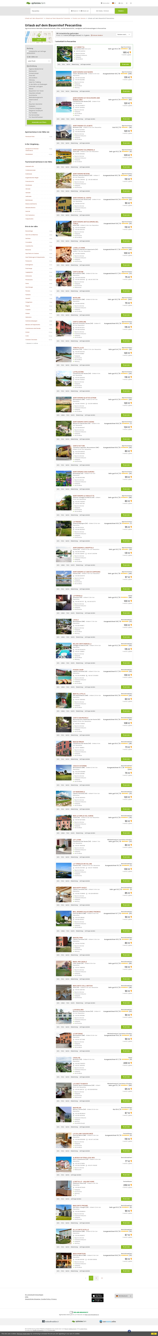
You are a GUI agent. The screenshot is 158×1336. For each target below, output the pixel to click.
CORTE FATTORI (79, 446)
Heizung (31, 80)
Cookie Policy (83, 1329)
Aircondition (33, 78)
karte (39, 40)
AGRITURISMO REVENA (81, 174)
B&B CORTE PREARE (80, 1205)
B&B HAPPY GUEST (80, 888)
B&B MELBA (77, 1108)
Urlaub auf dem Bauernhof (34, 18)
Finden (120, 11)
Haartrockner (33, 100)
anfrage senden (86, 64)
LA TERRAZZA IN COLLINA (82, 864)
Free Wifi (32, 75)
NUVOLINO (76, 298)
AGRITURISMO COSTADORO (83, 72)
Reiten (31, 89)
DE (115, 3)
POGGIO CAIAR (78, 670)
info (59, 64)
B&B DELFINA (78, 938)
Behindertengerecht (36, 97)
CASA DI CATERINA (80, 766)
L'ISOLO (76, 620)
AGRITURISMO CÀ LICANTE (83, 126)
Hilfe (121, 3)
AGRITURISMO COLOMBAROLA (84, 150)
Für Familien (33, 113)
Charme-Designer (35, 108)
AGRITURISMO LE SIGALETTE (83, 496)
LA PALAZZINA (78, 372)
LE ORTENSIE (78, 1034)
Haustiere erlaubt (35, 93)
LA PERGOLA (77, 596)
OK (154, 1334)
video (63, 119)
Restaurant (33, 71)
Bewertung (75, 64)
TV (30, 102)
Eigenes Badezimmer (36, 69)
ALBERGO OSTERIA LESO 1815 (84, 1157)
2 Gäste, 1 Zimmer (103, 11)
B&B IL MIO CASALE (80, 962)
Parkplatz (32, 106)
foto (63, 64)
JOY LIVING (77, 840)
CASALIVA (76, 1058)
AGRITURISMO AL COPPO (82, 198)
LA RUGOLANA (78, 1009)
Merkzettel (106, 3)
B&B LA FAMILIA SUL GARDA (83, 816)
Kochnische (33, 95)
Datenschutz (72, 1329)
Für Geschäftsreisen (36, 117)
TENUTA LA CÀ (78, 348)
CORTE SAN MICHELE (80, 718)
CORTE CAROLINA (79, 322)
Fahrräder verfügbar (36, 86)
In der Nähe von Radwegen (38, 84)
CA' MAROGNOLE (79, 792)
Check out (85, 11)
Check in (75, 11)
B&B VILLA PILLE (79, 694)
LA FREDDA (77, 522)
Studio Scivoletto (38, 1330)
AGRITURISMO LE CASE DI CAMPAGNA (86, 572)
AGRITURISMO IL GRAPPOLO (83, 548)
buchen (126, 64)
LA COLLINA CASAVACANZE (83, 1133)
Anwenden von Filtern (39, 122)
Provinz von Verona (79, 18)
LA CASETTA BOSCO (80, 1083)
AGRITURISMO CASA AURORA (83, 472)
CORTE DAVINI (78, 272)
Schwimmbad (33, 73)
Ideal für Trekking (35, 82)
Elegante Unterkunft (36, 111)
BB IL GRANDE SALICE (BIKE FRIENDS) (87, 912)
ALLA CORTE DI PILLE (81, 1229)
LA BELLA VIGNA (79, 248)
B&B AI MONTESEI (79, 1254)
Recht (66, 1329)
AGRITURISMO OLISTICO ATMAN (84, 398)
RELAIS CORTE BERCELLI (82, 644)
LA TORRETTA (79, 47)
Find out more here (23, 1334)
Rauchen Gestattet (35, 104)
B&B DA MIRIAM (78, 742)
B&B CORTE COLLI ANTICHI (83, 986)
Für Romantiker (34, 115)
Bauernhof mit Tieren (36, 91)
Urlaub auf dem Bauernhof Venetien (58, 18)
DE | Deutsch (123, 1296)
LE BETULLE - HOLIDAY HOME (83, 1181)
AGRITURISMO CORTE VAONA (83, 422)
